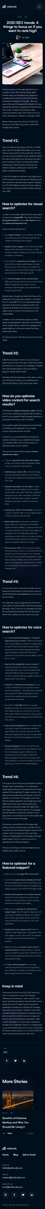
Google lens (21, 147)
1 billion (34, 176)
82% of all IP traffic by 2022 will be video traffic (20, 383)
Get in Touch (29, 1154)
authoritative (19, 299)
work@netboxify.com (12, 1187)
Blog (15, 1154)
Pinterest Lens (36, 179)
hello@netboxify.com (12, 1167)
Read (10, 1133)
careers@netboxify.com (13, 1177)
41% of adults (20, 603)
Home (5, 1154)
